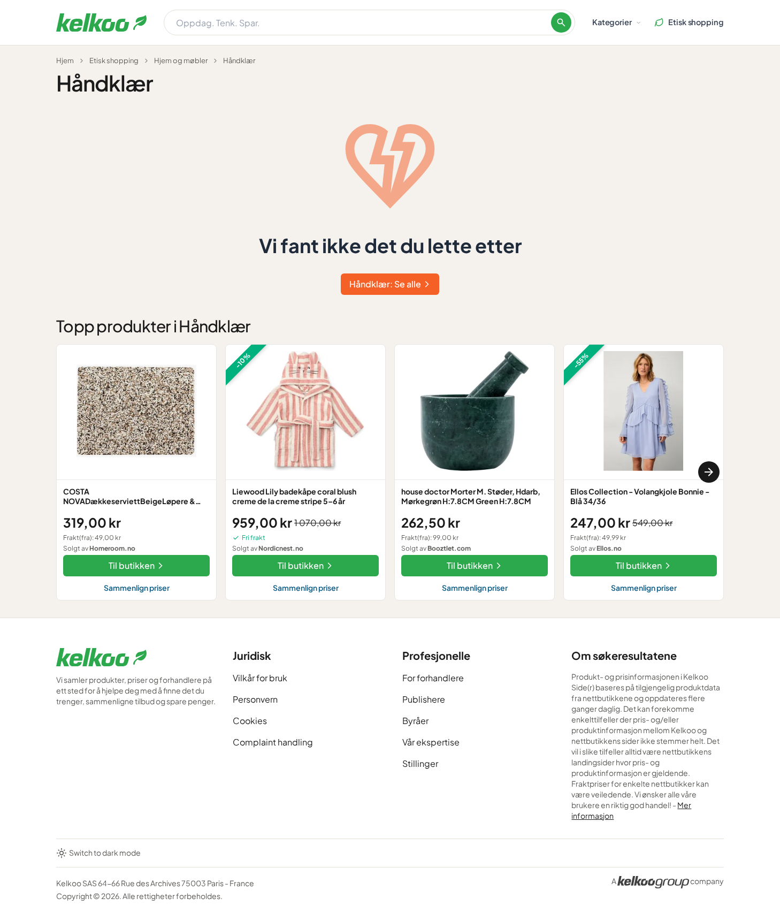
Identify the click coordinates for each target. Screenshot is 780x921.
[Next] (709, 472)
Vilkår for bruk (260, 677)
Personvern (255, 699)
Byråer (415, 720)
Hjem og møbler (181, 60)
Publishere (423, 699)
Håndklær (239, 60)
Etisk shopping (114, 60)
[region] (390, 472)
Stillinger (420, 763)
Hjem (65, 60)
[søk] (561, 22)
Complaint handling (273, 742)
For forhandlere (433, 677)
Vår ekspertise (431, 742)
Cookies (250, 720)
